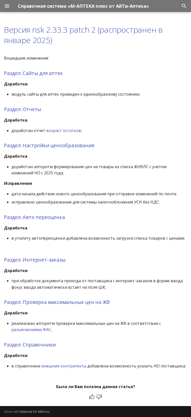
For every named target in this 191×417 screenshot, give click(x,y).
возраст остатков (63, 130)
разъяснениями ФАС (31, 329)
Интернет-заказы (44, 259)
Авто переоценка (44, 217)
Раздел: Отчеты (22, 109)
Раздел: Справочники (30, 344)
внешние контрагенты (64, 366)
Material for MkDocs (35, 411)
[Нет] (99, 397)
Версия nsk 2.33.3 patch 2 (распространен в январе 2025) (83, 34)
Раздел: (13, 73)
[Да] (92, 397)
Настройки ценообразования (58, 145)
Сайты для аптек (43, 73)
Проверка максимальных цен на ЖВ (67, 302)
